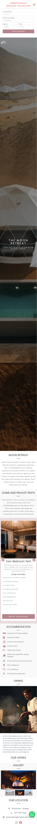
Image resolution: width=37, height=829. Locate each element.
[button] (34, 4)
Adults (5, 24)
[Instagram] (16, 822)
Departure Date (8, 18)
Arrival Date (7, 11)
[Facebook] (20, 822)
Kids (20, 24)
